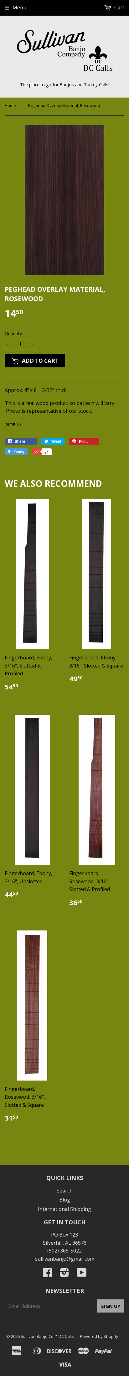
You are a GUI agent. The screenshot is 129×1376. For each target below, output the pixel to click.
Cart (118, 7)
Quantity (13, 333)
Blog (64, 1199)
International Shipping (64, 1209)
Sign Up (110, 1306)
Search (65, 1190)
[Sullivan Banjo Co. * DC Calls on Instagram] (64, 1274)
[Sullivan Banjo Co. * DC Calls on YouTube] (82, 1274)
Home (10, 105)
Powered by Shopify (99, 1336)
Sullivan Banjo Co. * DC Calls (47, 1336)
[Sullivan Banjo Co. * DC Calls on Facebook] (47, 1274)
